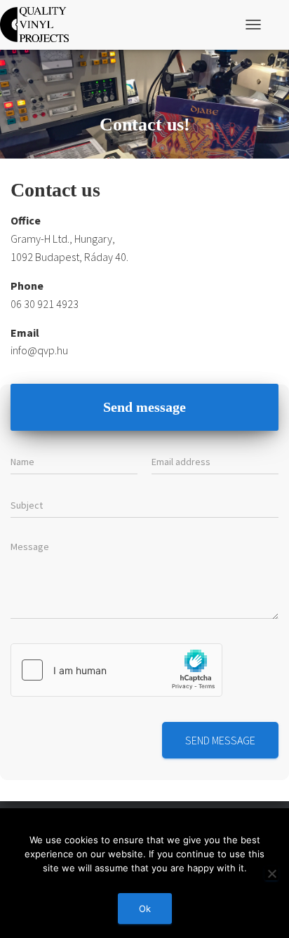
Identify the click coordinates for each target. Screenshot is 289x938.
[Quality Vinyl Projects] (39, 24)
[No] (271, 873)
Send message (220, 740)
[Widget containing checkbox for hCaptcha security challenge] (116, 670)
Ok (145, 908)
